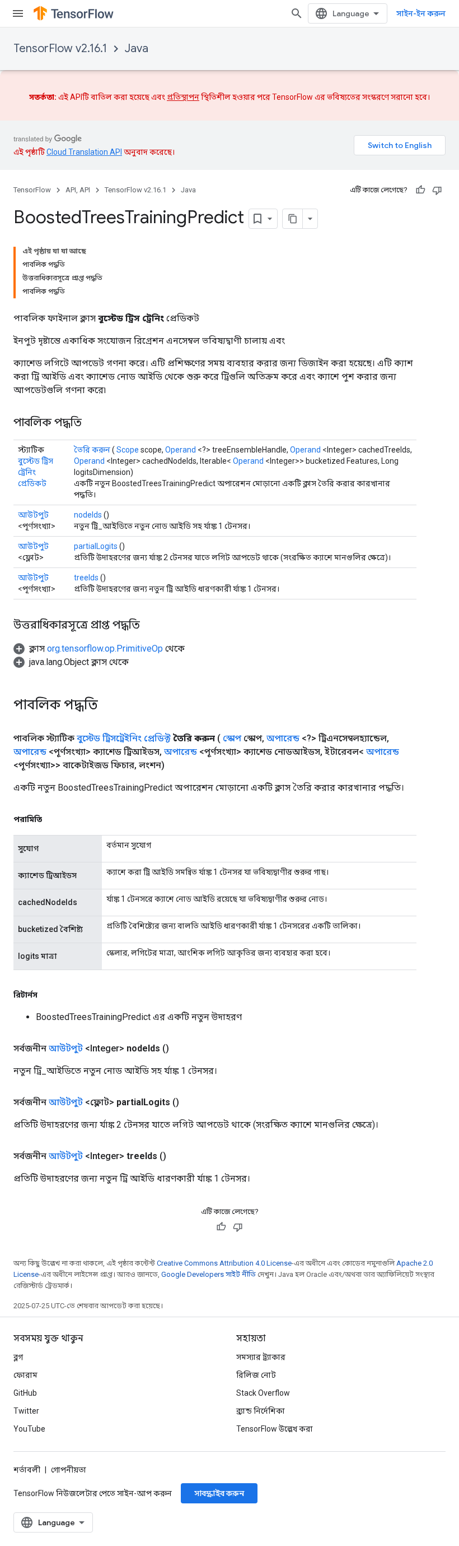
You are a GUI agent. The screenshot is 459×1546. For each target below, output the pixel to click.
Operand (180, 449)
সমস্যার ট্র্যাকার (260, 1357)
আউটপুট (33, 514)
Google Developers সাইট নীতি (208, 1274)
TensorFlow (32, 190)
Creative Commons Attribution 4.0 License (224, 1263)
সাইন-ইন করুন (421, 13)
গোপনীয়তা (68, 1469)
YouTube (29, 1428)
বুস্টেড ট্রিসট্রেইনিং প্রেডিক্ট (124, 738)
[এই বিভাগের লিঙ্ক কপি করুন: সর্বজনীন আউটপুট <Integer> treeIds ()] (179, 1156)
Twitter (26, 1410)
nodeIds (88, 514)
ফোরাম (25, 1374)
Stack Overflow (263, 1392)
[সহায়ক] (420, 190)
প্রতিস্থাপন (183, 97)
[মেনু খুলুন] (18, 13)
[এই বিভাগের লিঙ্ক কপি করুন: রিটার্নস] (49, 995)
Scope (127, 449)
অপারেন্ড (282, 738)
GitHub (25, 1392)
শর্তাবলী (26, 1469)
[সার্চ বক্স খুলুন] (296, 13)
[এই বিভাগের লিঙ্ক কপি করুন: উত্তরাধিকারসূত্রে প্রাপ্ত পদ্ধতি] (151, 626)
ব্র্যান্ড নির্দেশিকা (260, 1410)
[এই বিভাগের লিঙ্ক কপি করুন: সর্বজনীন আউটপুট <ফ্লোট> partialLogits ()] (192, 1102)
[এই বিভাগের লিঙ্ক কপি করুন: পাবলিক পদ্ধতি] (93, 423)
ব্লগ (18, 1357)
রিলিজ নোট (256, 1374)
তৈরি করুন (92, 449)
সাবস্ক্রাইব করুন (219, 1493)
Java (136, 48)
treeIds (86, 577)
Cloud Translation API (84, 151)
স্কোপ (232, 738)
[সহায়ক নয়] (437, 190)
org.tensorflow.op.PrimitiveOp (105, 648)
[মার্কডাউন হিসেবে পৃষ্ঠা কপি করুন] (293, 218)
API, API (77, 190)
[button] (99, 648)
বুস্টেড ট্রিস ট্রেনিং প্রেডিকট (35, 472)
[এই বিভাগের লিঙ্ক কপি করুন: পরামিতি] (53, 819)
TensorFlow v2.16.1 (60, 48)
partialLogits (96, 546)
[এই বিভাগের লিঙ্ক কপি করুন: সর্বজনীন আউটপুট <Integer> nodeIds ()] (182, 1048)
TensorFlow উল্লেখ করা (274, 1428)
